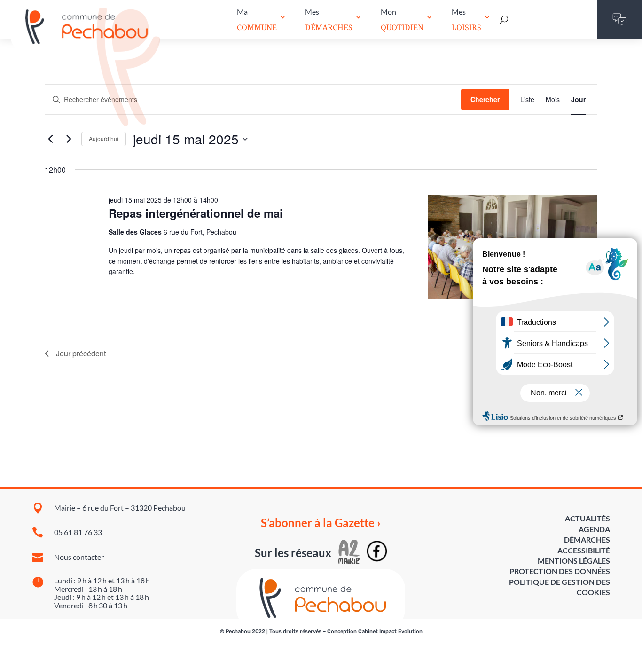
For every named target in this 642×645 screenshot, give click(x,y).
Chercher (485, 99)
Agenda (594, 529)
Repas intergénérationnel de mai (196, 213)
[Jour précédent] (50, 139)
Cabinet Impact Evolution (390, 632)
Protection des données (559, 570)
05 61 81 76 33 (78, 531)
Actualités (587, 518)
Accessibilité (583, 550)
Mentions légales (574, 560)
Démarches (587, 539)
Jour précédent (81, 353)
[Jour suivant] (68, 139)
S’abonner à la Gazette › (321, 522)
